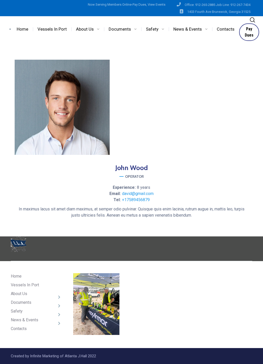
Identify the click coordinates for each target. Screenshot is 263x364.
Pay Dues (249, 32)
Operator (134, 176)
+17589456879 (136, 199)
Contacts (225, 29)
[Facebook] (118, 139)
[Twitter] (144, 139)
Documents (120, 29)
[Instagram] (131, 139)
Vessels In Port (52, 29)
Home (22, 29)
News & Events (187, 29)
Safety (152, 29)
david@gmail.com (138, 193)
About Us (85, 29)
